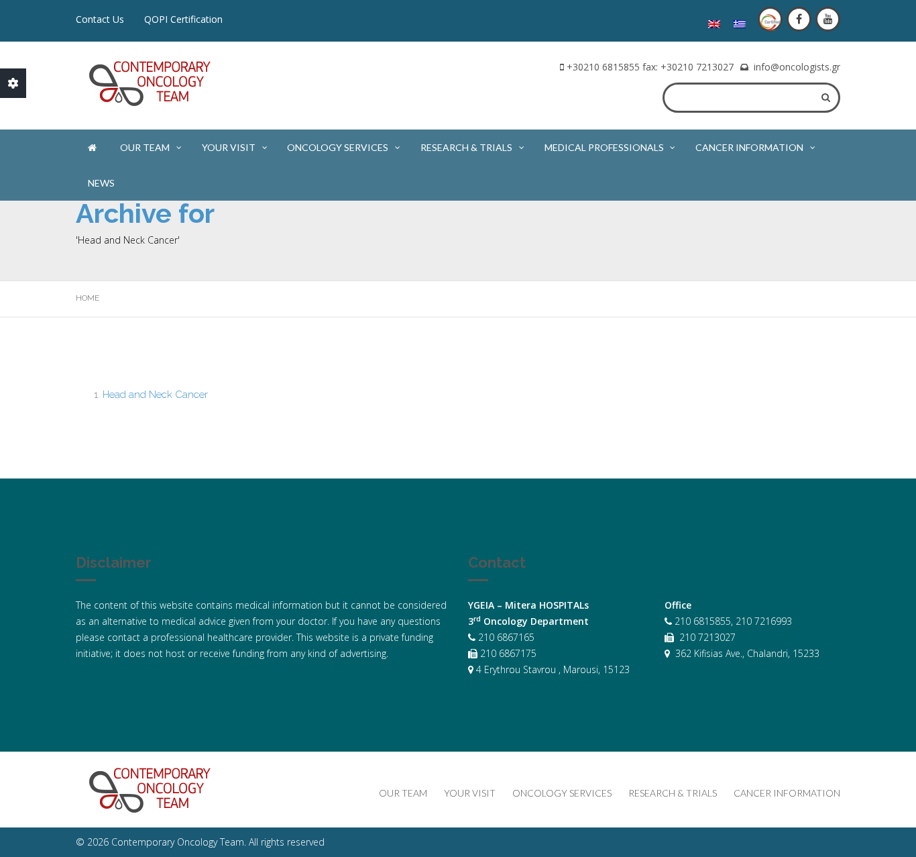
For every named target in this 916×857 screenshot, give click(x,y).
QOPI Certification (183, 19)
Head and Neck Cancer (155, 395)
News (101, 183)
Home (87, 298)
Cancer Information (749, 147)
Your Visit (228, 147)
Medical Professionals (604, 147)
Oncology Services (337, 147)
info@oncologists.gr (797, 66)
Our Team (145, 147)
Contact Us (100, 19)
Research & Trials (466, 147)
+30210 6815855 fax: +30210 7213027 (650, 66)
